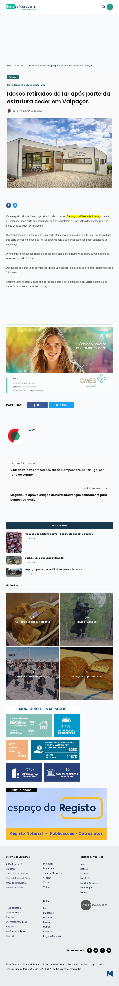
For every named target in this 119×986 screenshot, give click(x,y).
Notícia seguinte (92, 488)
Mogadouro (49, 868)
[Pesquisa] (103, 7)
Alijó (82, 864)
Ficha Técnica (12, 964)
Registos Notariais (52, 936)
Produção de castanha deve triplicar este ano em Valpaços (59, 533)
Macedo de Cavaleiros (17, 883)
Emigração (48, 913)
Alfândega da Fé (14, 864)
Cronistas (48, 931)
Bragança (10, 869)
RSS (101, 964)
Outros (46, 927)
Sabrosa (10, 917)
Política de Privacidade (53, 964)
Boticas (84, 869)
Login (93, 964)
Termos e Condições (78, 964)
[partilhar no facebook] (8, 205)
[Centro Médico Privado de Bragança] (59, 359)
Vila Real (10, 936)
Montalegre (86, 887)
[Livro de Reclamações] (94, 905)
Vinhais (46, 887)
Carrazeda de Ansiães (17, 873)
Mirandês (47, 917)
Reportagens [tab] (59, 525)
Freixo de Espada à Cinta (18, 878)
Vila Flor (47, 878)
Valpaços (19, 65)
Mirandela (48, 863)
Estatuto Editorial (30, 964)
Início (8, 65)
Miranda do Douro (14, 887)
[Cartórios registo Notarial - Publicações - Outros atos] (56, 813)
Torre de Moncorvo (52, 873)
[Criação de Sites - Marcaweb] (110, 974)
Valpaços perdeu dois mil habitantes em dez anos (53, 569)
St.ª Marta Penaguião (16, 922)
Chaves (84, 873)
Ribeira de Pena (13, 912)
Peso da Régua (13, 908)
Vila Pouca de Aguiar (16, 931)
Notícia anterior (26, 463)
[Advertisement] (59, 37)
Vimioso (47, 882)
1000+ (63, 405)
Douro (46, 908)
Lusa (15, 110)
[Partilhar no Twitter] (15, 205)
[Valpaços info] (43, 744)
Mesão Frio (85, 878)
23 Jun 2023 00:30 (32, 110)
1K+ (39, 405)
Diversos (47, 922)
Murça (83, 892)
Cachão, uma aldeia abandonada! (44, 557)
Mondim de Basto (89, 883)
